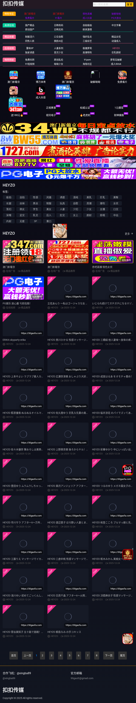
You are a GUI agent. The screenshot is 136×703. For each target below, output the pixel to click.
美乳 (89, 197)
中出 (115, 215)
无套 (22, 221)
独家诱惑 (29, 52)
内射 (8, 221)
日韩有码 (58, 25)
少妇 (75, 209)
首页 (13, 655)
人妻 (62, 209)
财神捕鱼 (119, 115)
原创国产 (29, 29)
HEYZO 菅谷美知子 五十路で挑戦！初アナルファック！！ (34, 632)
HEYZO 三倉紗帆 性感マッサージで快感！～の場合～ (76, 558)
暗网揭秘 (9, 59)
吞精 (102, 215)
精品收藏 (9, 36)
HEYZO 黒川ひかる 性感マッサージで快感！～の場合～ (77, 339)
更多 (127, 233)
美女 (48, 209)
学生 (35, 209)
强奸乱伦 (87, 36)
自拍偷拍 (87, 25)
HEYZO (116, 48)
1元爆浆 (119, 107)
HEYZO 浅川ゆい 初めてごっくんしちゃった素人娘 (31, 595)
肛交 (62, 215)
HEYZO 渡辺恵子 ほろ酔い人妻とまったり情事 (72, 522)
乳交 (35, 215)
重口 (48, 221)
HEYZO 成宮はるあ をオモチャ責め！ (112, 376)
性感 (35, 197)
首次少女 (58, 52)
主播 (102, 209)
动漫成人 (116, 41)
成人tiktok (116, 64)
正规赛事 (51, 107)
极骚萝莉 (87, 48)
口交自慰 (58, 36)
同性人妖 (29, 41)
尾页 (122, 655)
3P (35, 221)
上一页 (27, 655)
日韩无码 (58, 29)
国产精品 (29, 25)
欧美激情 (87, 29)
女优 (115, 203)
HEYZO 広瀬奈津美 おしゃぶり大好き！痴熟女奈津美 (76, 376)
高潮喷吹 (87, 52)
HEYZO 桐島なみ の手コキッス (64, 632)
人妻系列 (58, 48)
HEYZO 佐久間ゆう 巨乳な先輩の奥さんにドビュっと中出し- (80, 412)
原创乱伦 (58, 59)
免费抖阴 (29, 59)
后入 (48, 215)
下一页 (108, 655)
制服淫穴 (29, 36)
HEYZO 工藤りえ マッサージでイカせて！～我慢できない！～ (37, 558)
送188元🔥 (17, 115)
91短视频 (30, 64)
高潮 (89, 203)
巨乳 (102, 197)
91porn (87, 59)
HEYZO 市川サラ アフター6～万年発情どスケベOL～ (32, 522)
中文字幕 (116, 25)
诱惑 (62, 197)
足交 (22, 215)
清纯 (75, 197)
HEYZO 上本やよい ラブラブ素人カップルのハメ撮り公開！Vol (37, 376)
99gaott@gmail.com (82, 678)
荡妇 (8, 209)
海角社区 (87, 64)
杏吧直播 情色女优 (102, 267)
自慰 (75, 203)
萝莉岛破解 (116, 59)
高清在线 (9, 25)
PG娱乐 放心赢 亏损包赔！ (17, 303)
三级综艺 (87, 41)
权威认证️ (85, 107)
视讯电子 (51, 115)
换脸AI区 (58, 41)
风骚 (48, 197)
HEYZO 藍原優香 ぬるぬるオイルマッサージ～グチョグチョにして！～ (42, 412)
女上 (75, 215)
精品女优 (116, 36)
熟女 (22, 209)
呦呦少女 (58, 64)
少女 (89, 209)
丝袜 (22, 203)
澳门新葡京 (9, 267)
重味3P (29, 48)
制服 (48, 203)
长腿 (8, 203)
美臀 (115, 197)
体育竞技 (17, 107)
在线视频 (9, 48)
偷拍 (8, 197)
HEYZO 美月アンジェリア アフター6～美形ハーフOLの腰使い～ (82, 485)
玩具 (62, 203)
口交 (115, 209)
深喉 (8, 215)
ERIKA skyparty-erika (14, 339)
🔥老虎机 (85, 115)
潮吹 (102, 203)
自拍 (22, 197)
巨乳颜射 (116, 52)
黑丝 (35, 203)
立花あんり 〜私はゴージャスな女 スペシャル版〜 (75, 303)
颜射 (89, 215)
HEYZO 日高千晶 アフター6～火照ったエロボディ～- (76, 595)
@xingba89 (9, 678)
